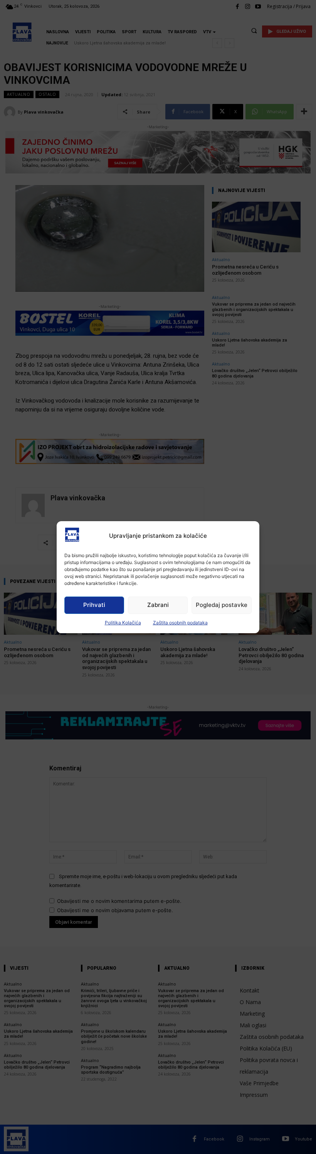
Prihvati (94, 604)
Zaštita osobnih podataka (180, 622)
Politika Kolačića (123, 622)
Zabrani (158, 604)
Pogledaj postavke (221, 604)
